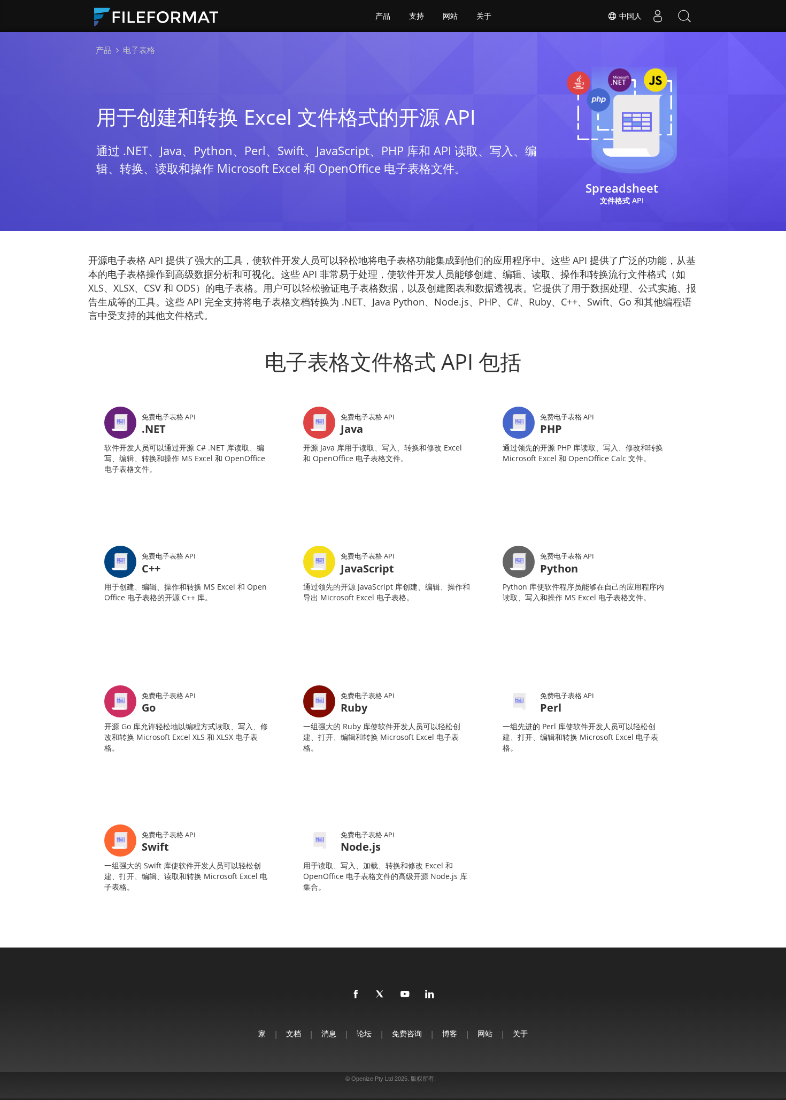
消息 (328, 1033)
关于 (483, 16)
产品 (382, 16)
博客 (449, 1033)
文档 (293, 1033)
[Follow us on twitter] (381, 995)
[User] (657, 16)
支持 (416, 16)
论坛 (364, 1033)
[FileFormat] (160, 16)
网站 (450, 16)
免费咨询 (407, 1033)
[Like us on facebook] (356, 995)
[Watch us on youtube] (405, 995)
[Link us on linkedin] (430, 995)
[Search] (684, 16)
